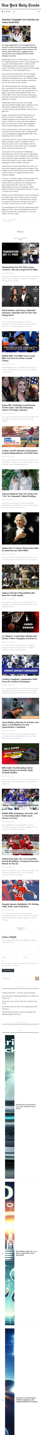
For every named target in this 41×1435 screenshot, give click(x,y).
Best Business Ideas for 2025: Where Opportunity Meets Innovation (20, 1008)
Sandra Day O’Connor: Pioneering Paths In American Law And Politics (20, 549)
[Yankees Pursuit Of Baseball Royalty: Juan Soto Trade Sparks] (20, 577)
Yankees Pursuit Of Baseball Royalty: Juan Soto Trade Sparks (18, 594)
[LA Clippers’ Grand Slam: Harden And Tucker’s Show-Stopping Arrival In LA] (20, 622)
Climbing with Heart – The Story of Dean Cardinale (18, 993)
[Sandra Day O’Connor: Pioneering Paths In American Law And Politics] (20, 528)
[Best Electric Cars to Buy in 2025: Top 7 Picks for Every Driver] (9, 1107)
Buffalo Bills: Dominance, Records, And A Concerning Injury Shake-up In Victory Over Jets (20, 815)
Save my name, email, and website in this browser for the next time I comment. (20, 964)
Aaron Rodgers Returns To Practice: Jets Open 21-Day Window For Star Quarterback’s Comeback (20, 724)
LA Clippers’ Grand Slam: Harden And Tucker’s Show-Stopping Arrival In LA (19, 637)
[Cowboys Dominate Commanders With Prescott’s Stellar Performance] (20, 665)
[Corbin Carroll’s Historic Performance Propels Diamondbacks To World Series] (20, 436)
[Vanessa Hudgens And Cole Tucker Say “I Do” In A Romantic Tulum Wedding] (20, 479)
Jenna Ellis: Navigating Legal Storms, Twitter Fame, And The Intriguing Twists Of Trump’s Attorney (19, 407)
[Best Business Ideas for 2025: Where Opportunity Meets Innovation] (9, 1253)
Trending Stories (8, 221)
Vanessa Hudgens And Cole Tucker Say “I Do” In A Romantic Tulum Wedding (19, 494)
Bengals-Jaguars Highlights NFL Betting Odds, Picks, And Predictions (20, 905)
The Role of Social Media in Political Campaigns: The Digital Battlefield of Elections (19, 1013)
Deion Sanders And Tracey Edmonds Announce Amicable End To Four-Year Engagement (19, 312)
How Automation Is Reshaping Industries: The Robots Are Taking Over (20, 997)
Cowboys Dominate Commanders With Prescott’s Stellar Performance (19, 680)
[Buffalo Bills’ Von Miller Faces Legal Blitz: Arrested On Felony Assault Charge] (20, 342)
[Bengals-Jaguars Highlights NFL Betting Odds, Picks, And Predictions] (20, 890)
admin (5, 219)
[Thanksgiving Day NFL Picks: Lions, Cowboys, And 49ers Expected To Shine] (20, 253)
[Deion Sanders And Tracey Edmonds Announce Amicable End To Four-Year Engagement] (20, 296)
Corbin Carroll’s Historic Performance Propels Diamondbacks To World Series (20, 451)
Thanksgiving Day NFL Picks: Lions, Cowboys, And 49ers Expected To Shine (20, 268)
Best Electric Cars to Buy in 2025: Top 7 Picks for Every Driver (19, 1002)
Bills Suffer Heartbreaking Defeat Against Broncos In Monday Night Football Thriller (17, 770)
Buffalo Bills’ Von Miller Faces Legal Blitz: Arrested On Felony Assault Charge (18, 358)
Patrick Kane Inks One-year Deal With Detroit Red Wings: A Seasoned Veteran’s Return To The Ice (20, 861)
